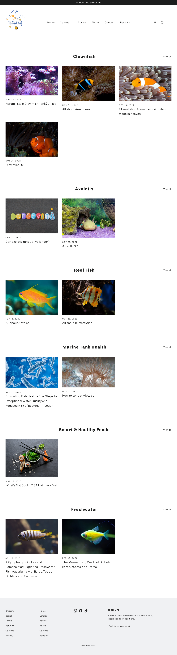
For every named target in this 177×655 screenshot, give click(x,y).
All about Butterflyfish (77, 323)
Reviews (125, 22)
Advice (82, 22)
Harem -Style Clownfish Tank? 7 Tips (31, 103)
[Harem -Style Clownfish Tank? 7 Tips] (32, 80)
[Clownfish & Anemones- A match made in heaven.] (145, 83)
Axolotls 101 (70, 246)
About (95, 22)
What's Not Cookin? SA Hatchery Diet (31, 485)
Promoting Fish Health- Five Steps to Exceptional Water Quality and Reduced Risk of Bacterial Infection (31, 400)
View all (167, 56)
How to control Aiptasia (78, 395)
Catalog (65, 22)
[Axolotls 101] (88, 218)
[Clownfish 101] (32, 139)
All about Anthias (17, 323)
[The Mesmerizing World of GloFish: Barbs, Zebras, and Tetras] (88, 536)
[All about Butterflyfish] (88, 297)
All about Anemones (76, 109)
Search (9, 616)
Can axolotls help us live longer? (28, 241)
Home (51, 22)
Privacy (9, 635)
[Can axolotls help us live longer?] (32, 215)
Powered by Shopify (88, 645)
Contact (110, 22)
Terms (9, 621)
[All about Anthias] (32, 297)
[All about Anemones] (88, 83)
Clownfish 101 (15, 165)
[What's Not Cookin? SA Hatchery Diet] (32, 458)
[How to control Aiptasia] (88, 372)
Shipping (10, 611)
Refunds (10, 625)
